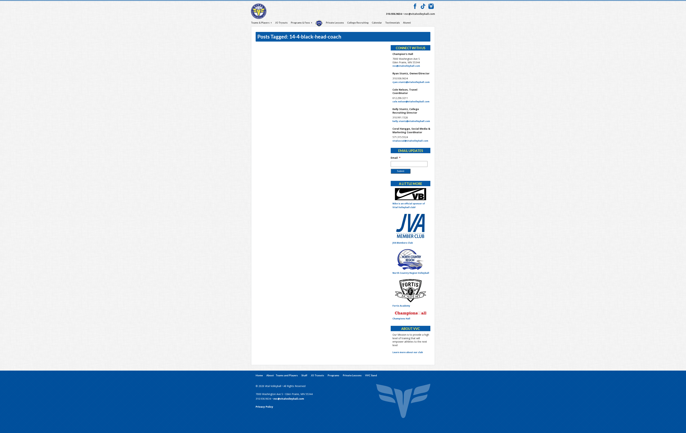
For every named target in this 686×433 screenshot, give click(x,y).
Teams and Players (287, 375)
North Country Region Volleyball (410, 272)
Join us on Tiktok (423, 6)
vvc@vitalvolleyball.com (419, 14)
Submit (400, 171)
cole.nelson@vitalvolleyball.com (410, 101)
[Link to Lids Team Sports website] (410, 194)
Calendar (377, 23)
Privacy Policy (264, 406)
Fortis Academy (401, 305)
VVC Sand (319, 23)
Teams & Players (260, 23)
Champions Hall (401, 318)
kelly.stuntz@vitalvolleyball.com (411, 121)
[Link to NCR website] (410, 259)
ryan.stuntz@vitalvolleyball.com (411, 82)
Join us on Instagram (431, 6)
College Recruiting (358, 23)
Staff (304, 375)
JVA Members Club (402, 242)
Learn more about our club (407, 352)
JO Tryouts (281, 23)
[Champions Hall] (410, 313)
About (270, 375)
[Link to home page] (403, 401)
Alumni (407, 23)
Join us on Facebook (415, 6)
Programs (333, 375)
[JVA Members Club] (410, 226)
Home (259, 375)
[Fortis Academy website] (410, 290)
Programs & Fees (300, 23)
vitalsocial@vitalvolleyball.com (410, 140)
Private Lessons (335, 23)
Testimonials (392, 23)
